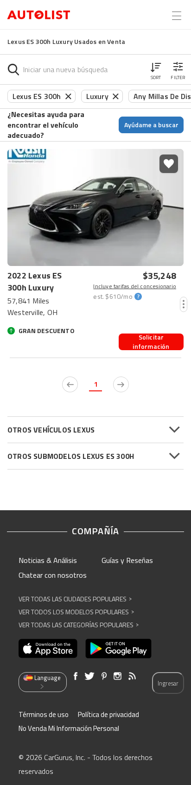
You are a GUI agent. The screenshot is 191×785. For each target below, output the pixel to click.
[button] (156, 69)
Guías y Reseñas (127, 560)
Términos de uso (44, 714)
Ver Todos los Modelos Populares (76, 612)
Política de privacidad (108, 714)
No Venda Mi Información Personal (69, 728)
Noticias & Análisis (48, 560)
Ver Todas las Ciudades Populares (75, 599)
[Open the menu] (176, 15)
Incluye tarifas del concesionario (134, 286)
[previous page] (70, 384)
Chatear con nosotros (53, 575)
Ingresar (168, 683)
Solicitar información (151, 342)
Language (47, 677)
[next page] (121, 384)
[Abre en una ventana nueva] (48, 648)
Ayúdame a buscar (151, 125)
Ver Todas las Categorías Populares (79, 625)
